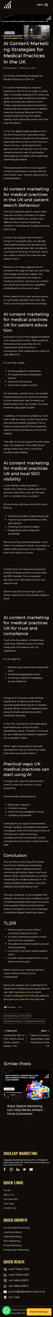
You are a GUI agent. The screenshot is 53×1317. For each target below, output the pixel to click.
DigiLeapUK (11, 68)
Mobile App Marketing (16, 1249)
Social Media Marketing (17, 1227)
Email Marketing (13, 1245)
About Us (9, 1194)
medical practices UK (34, 1021)
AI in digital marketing (16, 36)
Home (7, 1190)
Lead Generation (13, 1232)
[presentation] (26, 1085)
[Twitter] (24, 1169)
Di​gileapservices (22, 992)
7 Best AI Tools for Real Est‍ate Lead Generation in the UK (39, 1038)
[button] (39, 1312)
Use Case (9, 1203)
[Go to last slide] (8, 1097)
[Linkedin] (18, 1169)
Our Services (11, 1199)
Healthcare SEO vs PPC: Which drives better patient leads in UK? (14, 1038)
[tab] (20, 1127)
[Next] (44, 1097)
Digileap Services (32, 148)
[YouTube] (31, 1169)
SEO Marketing (12, 1241)
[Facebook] (4, 1169)
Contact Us (10, 1208)
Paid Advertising (12, 1236)
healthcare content (13, 1021)
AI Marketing (11, 1016)
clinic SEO (25, 1016)
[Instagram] (11, 1169)
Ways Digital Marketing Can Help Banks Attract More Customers (25, 1109)
